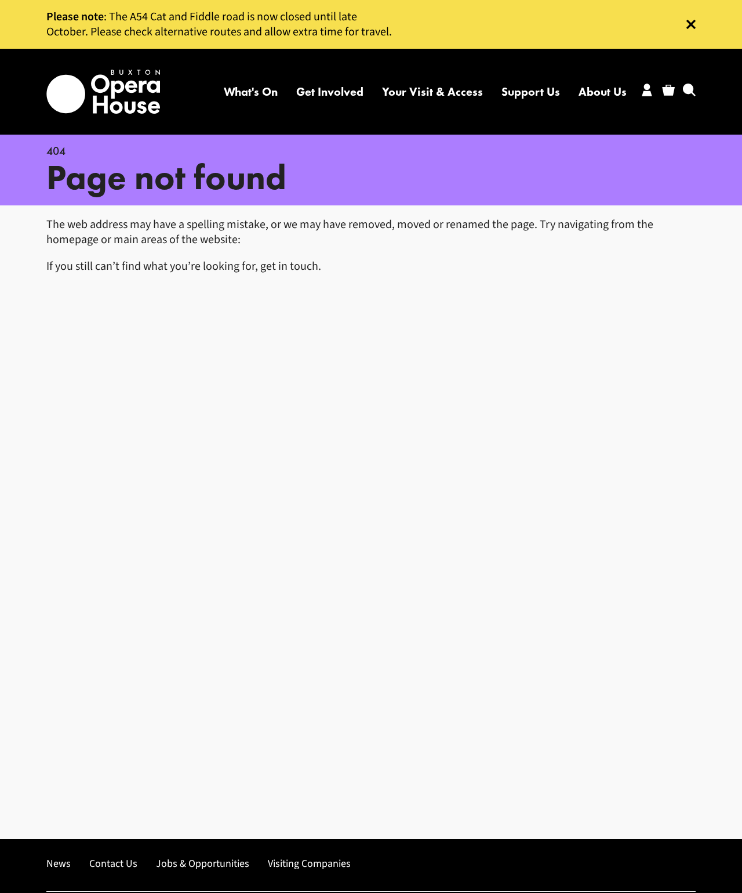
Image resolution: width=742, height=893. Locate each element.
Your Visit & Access (432, 92)
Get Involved (329, 92)
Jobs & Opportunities (202, 864)
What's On (251, 92)
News (58, 864)
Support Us (530, 92)
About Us (603, 92)
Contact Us (113, 864)
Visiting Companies (309, 864)
